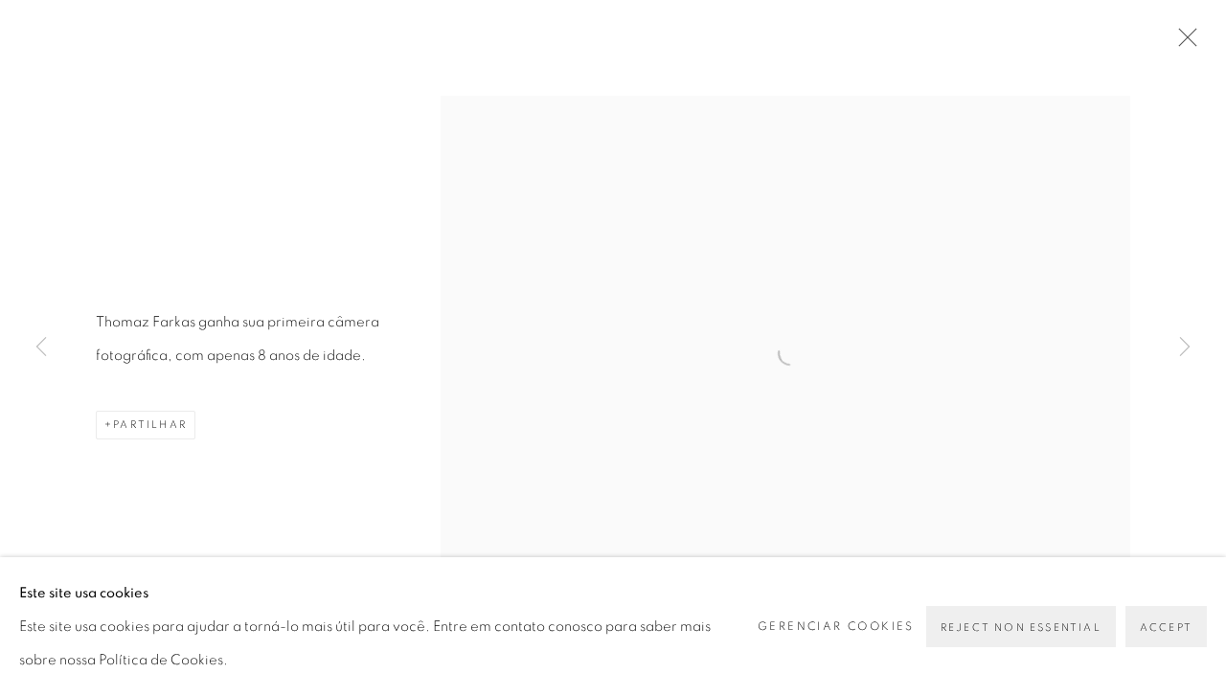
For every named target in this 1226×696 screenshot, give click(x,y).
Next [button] (1185, 348)
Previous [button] (41, 348)
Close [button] (1183, 43)
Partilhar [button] (150, 424)
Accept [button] (1166, 627)
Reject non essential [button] (1021, 627)
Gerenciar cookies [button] (836, 626)
